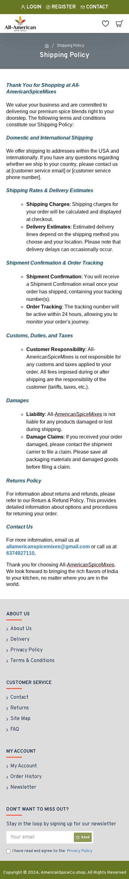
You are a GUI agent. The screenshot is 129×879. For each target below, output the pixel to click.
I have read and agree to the (52, 851)
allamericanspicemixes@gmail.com (48, 546)
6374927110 (20, 553)
